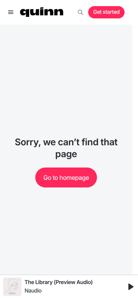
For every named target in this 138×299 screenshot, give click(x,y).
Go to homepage (66, 177)
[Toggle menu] (11, 12)
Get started (106, 12)
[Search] (80, 12)
